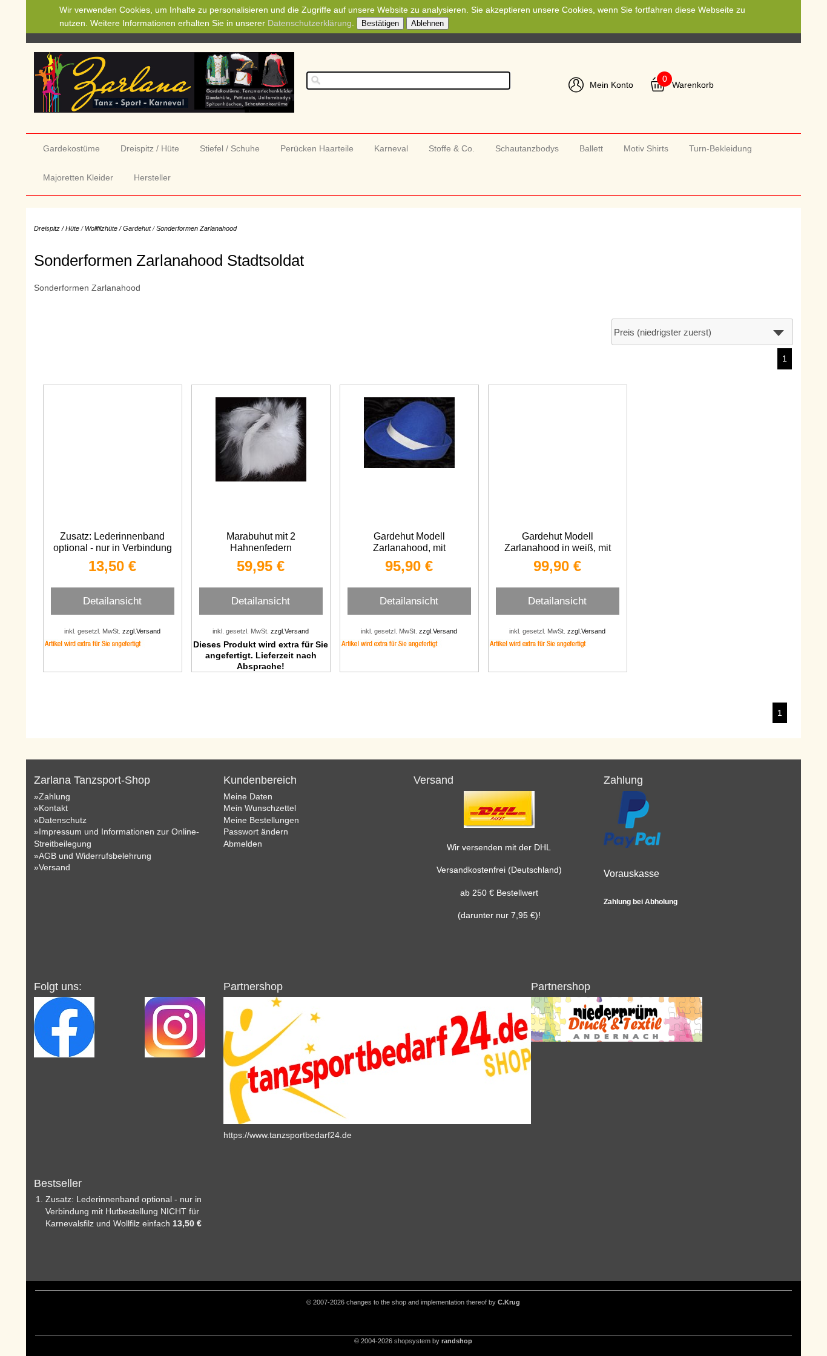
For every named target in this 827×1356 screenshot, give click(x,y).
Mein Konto (611, 85)
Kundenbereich (260, 780)
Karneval (391, 148)
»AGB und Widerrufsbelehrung (92, 856)
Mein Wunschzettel (259, 808)
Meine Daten (247, 796)
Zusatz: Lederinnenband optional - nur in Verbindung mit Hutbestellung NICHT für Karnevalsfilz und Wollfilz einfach (123, 1211)
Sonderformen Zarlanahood (196, 228)
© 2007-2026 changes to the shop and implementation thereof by (413, 1302)
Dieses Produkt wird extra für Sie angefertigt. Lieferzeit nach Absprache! (260, 655)
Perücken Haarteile (317, 148)
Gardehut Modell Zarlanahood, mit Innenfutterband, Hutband (409, 547)
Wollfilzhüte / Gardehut (118, 228)
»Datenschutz (60, 820)
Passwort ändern (255, 831)
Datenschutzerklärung (310, 23)
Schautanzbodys (527, 148)
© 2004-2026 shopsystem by (413, 1340)
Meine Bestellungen (261, 820)
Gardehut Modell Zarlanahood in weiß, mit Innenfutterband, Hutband (557, 547)
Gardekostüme (71, 148)
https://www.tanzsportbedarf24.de (287, 1135)
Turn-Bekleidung (720, 148)
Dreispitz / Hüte (149, 148)
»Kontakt (51, 808)
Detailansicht (112, 601)
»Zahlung (52, 796)
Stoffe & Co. (452, 148)
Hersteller (152, 177)
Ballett (591, 148)
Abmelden (242, 843)
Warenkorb (693, 85)
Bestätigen (380, 23)
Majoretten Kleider (78, 177)
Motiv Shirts (646, 148)
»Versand (52, 867)
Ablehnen (427, 23)
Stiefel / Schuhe (230, 148)
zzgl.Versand (141, 631)
